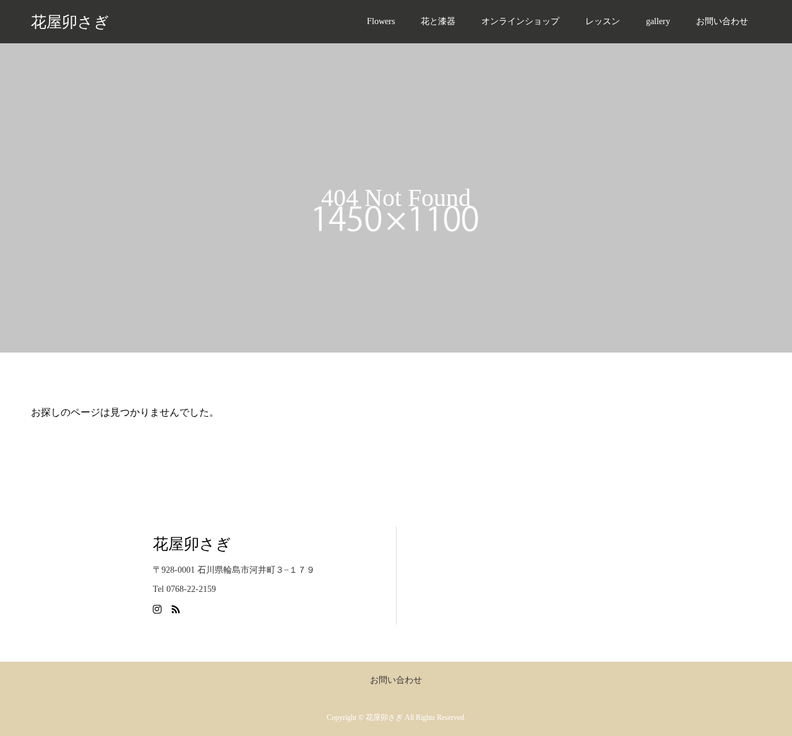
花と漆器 (438, 21)
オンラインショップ (520, 21)
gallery (658, 21)
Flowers (381, 21)
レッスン (602, 21)
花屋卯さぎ (70, 22)
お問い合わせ (722, 21)
